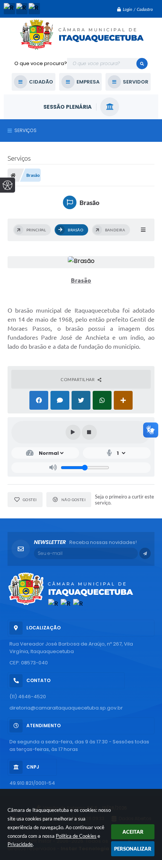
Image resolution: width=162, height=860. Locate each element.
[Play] (73, 432)
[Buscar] (142, 63)
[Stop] (89, 432)
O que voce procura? (40, 63)
